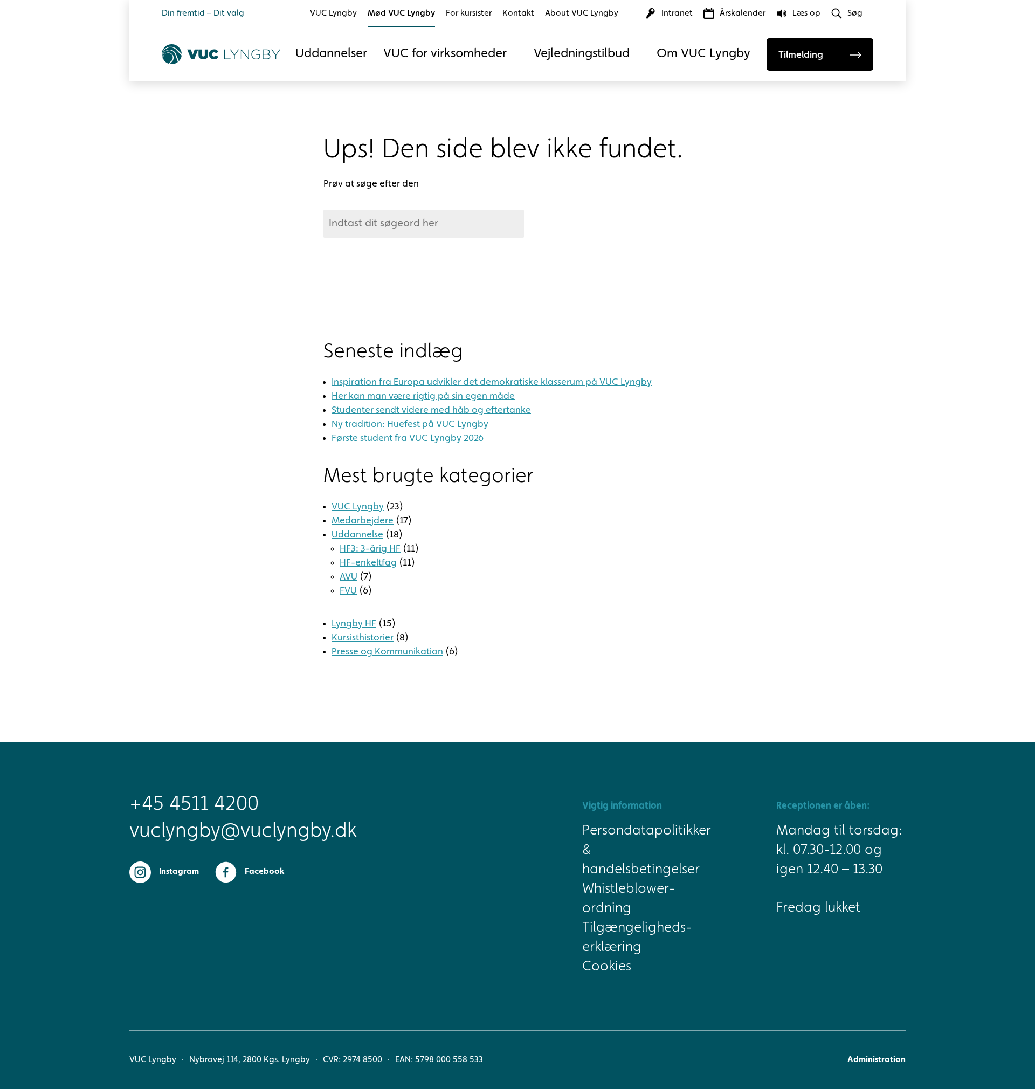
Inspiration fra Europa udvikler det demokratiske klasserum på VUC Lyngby (492, 382)
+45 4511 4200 (194, 804)
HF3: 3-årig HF (370, 549)
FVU (348, 591)
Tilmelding (800, 55)
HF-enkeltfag (368, 563)
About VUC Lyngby (581, 13)
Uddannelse (357, 535)
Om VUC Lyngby (703, 53)
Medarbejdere (363, 521)
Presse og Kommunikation (387, 652)
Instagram (179, 871)
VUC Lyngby (333, 13)
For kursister (469, 13)
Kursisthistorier (363, 638)
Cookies (606, 967)
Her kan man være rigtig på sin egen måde (423, 396)
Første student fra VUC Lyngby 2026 (408, 438)
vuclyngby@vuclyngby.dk (226, 831)
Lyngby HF (354, 624)
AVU (348, 577)
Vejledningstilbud (582, 53)
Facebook (264, 871)
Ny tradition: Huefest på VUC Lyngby (410, 424)
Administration (876, 1060)
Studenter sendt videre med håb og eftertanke (431, 410)
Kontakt (518, 13)
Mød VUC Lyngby (401, 13)
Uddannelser (331, 53)
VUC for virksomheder (445, 53)
